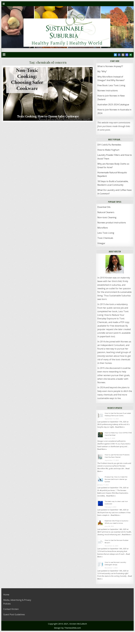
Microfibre (102, 227)
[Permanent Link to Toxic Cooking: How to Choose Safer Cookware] (48, 94)
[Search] (123, 54)
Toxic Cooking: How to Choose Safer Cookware (48, 116)
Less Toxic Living (105, 232)
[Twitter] (115, 54)
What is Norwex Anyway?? (110, 66)
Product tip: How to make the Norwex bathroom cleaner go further (116, 479)
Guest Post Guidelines (14, 614)
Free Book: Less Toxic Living (111, 85)
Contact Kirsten (11, 609)
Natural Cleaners (105, 212)
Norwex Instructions (107, 90)
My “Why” (102, 71)
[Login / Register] (130, 54)
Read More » (120, 427)
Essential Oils (103, 207)
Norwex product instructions (111, 222)
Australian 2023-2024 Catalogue (113, 104)
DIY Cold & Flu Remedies (109, 144)
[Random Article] (126, 54)
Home (6, 594)
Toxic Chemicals (105, 238)
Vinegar (101, 243)
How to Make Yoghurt (108, 149)
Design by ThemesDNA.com (67, 627)
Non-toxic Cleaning (106, 217)
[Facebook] (119, 54)
